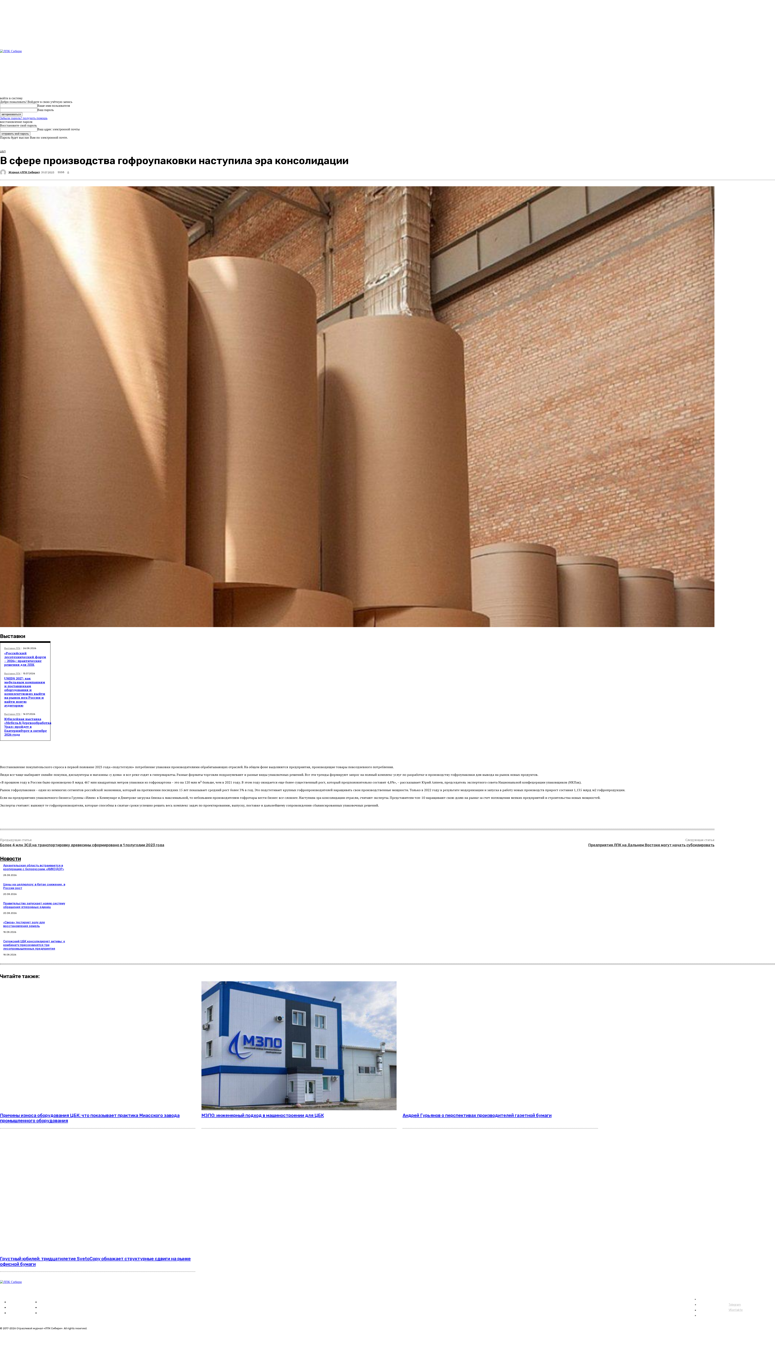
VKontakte (736, 1310)
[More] (102, 819)
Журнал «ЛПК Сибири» (24, 172)
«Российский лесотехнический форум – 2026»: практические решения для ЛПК (25, 659)
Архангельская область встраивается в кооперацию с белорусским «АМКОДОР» (33, 867)
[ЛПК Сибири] (25, 66)
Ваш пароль (45, 110)
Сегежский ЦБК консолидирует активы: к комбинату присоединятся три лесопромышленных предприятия (34, 945)
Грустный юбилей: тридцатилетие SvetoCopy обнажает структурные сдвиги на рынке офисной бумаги (95, 1261)
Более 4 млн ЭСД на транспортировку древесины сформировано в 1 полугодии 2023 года (82, 845)
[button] (250, 57)
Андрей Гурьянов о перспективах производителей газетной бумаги (477, 1115)
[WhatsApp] (73, 819)
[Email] (87, 819)
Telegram (735, 1304)
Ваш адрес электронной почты (58, 129)
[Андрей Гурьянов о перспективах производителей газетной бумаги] (500, 1045)
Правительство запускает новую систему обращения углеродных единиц (34, 905)
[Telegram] (11, 91)
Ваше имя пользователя (53, 105)
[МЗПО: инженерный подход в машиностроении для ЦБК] (299, 1045)
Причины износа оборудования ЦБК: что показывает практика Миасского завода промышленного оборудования (90, 1118)
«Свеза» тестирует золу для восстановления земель (24, 924)
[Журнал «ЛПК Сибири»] (3, 172)
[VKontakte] (16, 91)
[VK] (58, 819)
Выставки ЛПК (12, 648)
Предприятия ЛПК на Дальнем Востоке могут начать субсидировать (651, 845)
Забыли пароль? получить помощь (23, 118)
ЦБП (3, 151)
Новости (10, 859)
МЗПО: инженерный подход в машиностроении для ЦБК (262, 1115)
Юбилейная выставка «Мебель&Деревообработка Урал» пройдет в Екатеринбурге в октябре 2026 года (27, 727)
